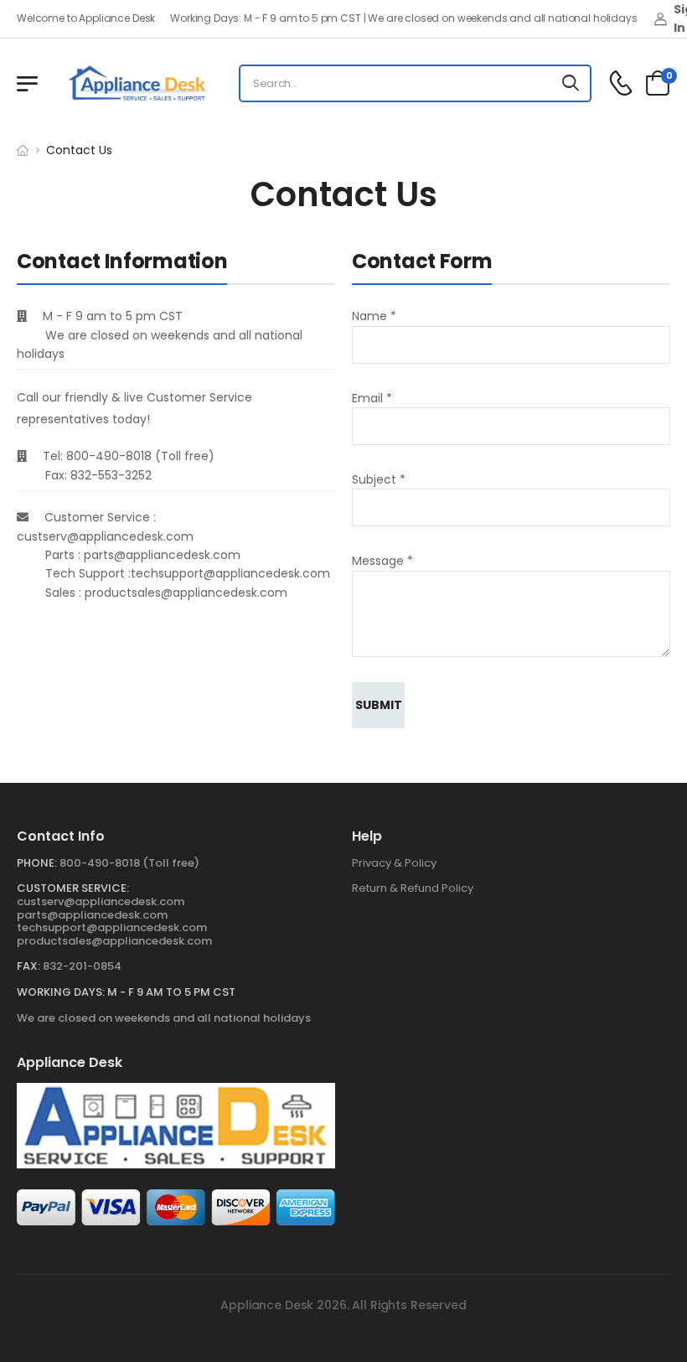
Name (374, 316)
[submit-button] (571, 83)
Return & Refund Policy (412, 888)
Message (382, 560)
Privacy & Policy (394, 863)
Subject (378, 479)
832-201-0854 (82, 966)
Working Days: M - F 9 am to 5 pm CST (126, 992)
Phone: (37, 863)
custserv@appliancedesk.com (100, 901)
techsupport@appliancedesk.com (112, 927)
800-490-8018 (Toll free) (129, 863)
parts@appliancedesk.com (92, 915)
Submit (378, 705)
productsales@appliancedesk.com (114, 941)
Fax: (28, 966)
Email (372, 398)
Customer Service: (73, 888)
